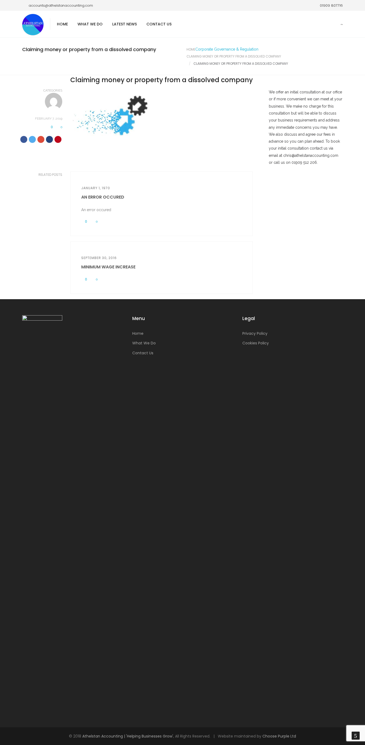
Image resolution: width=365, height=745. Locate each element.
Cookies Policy (255, 343)
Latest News (124, 24)
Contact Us (159, 24)
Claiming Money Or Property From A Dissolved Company (234, 56)
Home (62, 24)
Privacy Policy (254, 333)
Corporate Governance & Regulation (226, 49)
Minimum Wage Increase (108, 267)
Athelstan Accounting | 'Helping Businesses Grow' (127, 736)
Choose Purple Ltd (279, 736)
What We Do (90, 24)
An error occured (102, 197)
